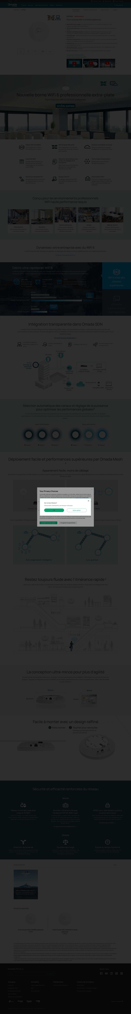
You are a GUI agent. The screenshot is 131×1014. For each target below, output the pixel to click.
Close (88, 500)
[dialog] (65, 507)
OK (54, 510)
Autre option (77, 510)
